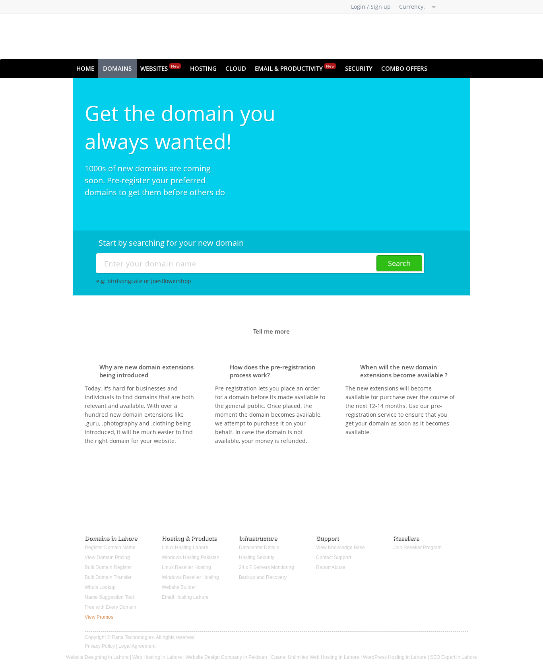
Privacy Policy (100, 646)
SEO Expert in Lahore (453, 657)
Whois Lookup (100, 587)
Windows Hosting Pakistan (190, 557)
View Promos (99, 617)
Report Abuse (330, 567)
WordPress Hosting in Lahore (395, 657)
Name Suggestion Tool (109, 597)
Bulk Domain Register (108, 567)
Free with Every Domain (110, 607)
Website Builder (179, 587)
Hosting (203, 68)
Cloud (235, 68)
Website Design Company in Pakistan (226, 657)
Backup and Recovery (263, 577)
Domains (117, 68)
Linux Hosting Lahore (185, 547)
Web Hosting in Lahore (157, 657)
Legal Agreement (136, 646)
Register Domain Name (110, 547)
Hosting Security (256, 557)
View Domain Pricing (107, 557)
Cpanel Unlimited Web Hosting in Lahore (315, 657)
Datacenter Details (259, 547)
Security (358, 68)
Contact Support (333, 557)
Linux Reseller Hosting (186, 567)
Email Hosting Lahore (185, 597)
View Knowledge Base (340, 547)
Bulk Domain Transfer (108, 577)
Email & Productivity (295, 67)
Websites (160, 67)
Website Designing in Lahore (97, 657)
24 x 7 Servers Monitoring (266, 567)
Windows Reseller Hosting (190, 577)
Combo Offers (404, 68)
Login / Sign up (371, 6)
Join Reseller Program (417, 547)
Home (85, 68)
